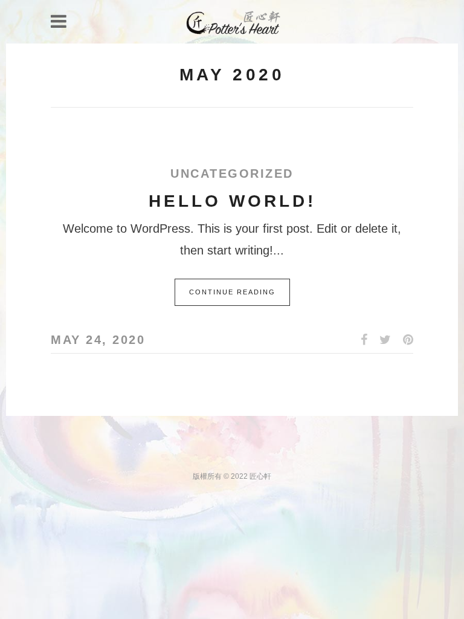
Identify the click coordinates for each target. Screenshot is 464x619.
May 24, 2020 (98, 339)
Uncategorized (232, 173)
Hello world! (232, 201)
